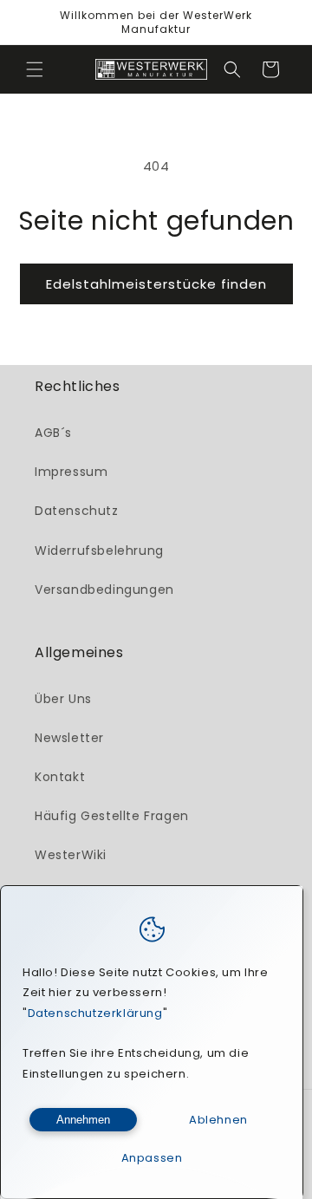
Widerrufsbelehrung (99, 550)
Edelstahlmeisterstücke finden (156, 284)
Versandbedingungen (104, 589)
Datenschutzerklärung (95, 1013)
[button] (35, 69)
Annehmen (83, 1119)
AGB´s (53, 432)
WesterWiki (71, 854)
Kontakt (60, 776)
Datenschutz (77, 510)
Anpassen (152, 1158)
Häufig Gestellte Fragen (112, 815)
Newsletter (69, 737)
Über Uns (63, 698)
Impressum (71, 471)
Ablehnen (218, 1119)
